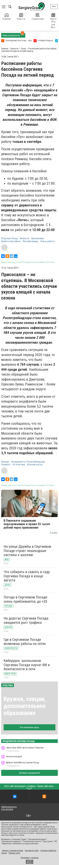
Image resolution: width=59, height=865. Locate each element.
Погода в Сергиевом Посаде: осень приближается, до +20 (26, 599)
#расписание (37, 238)
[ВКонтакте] (3, 256)
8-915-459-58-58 (7, 809)
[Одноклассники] (7, 256)
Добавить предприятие (29, 773)
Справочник (38, 18)
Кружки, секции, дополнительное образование (25, 706)
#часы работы (47, 241)
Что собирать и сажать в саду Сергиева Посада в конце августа (27, 576)
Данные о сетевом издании (12, 851)
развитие (34, 858)
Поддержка (25, 858)
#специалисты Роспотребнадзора (28, 461)
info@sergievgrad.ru (9, 807)
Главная (7, 18)
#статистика (19, 464)
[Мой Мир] (16, 256)
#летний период (30, 241)
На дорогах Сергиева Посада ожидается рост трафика (26, 620)
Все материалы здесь (29, 727)
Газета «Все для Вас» (53, 23)
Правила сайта (14, 853)
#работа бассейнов (10, 241)
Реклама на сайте (32, 851)
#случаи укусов (34, 464)
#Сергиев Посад (9, 238)
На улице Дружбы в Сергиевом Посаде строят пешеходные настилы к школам (27, 550)
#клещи (5, 461)
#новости (24, 238)
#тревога (5, 464)
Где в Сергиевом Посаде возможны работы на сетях (25, 641)
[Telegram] (11, 256)
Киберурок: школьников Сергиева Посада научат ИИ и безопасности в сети (27, 665)
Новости (21, 18)
